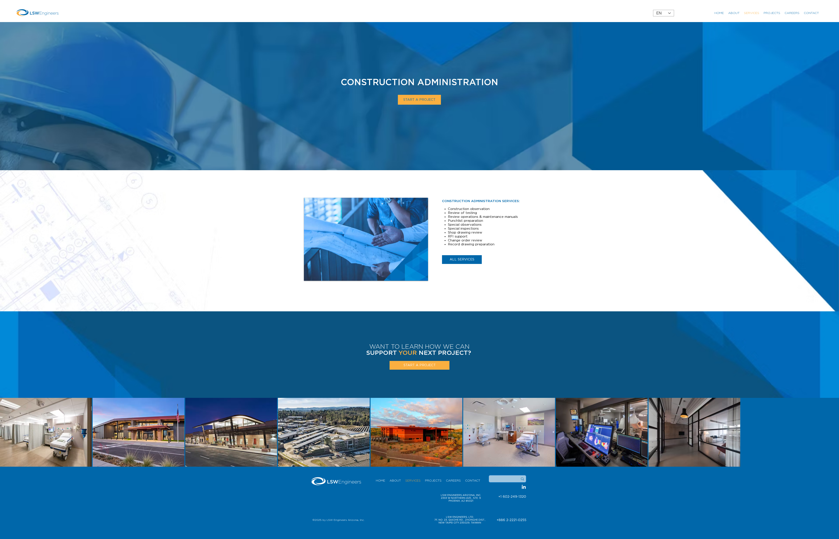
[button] (419, 365)
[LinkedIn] (524, 487)
